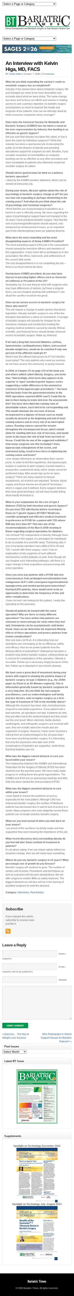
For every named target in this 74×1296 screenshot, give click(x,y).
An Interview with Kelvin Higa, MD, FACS (32, 66)
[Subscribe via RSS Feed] (8, 931)
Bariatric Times (37, 1281)
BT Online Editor (14, 74)
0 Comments (48, 74)
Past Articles (37, 892)
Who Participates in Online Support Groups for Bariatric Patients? (56, 1038)
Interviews (23, 892)
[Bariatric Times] (37, 29)
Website (63, 980)
